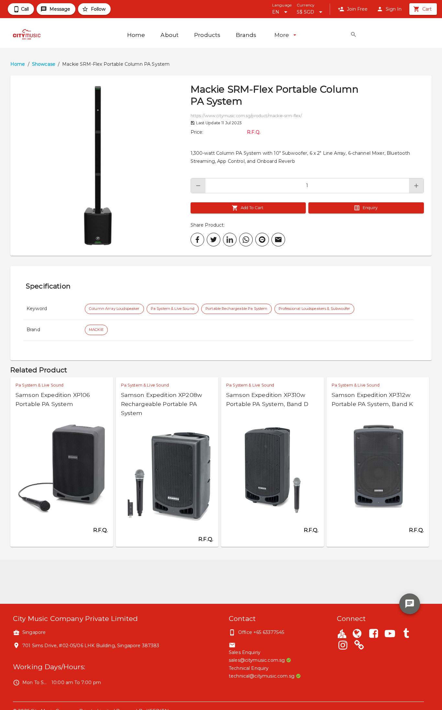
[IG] (343, 646)
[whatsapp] (246, 239)
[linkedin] (230, 239)
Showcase (43, 64)
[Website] (357, 634)
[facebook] (197, 239)
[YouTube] (390, 634)
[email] (278, 239)
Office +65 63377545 (261, 632)
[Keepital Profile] (342, 633)
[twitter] (213, 239)
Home (17, 64)
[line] (262, 239)
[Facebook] (373, 634)
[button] (100, 165)
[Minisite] (359, 646)
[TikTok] (406, 634)
